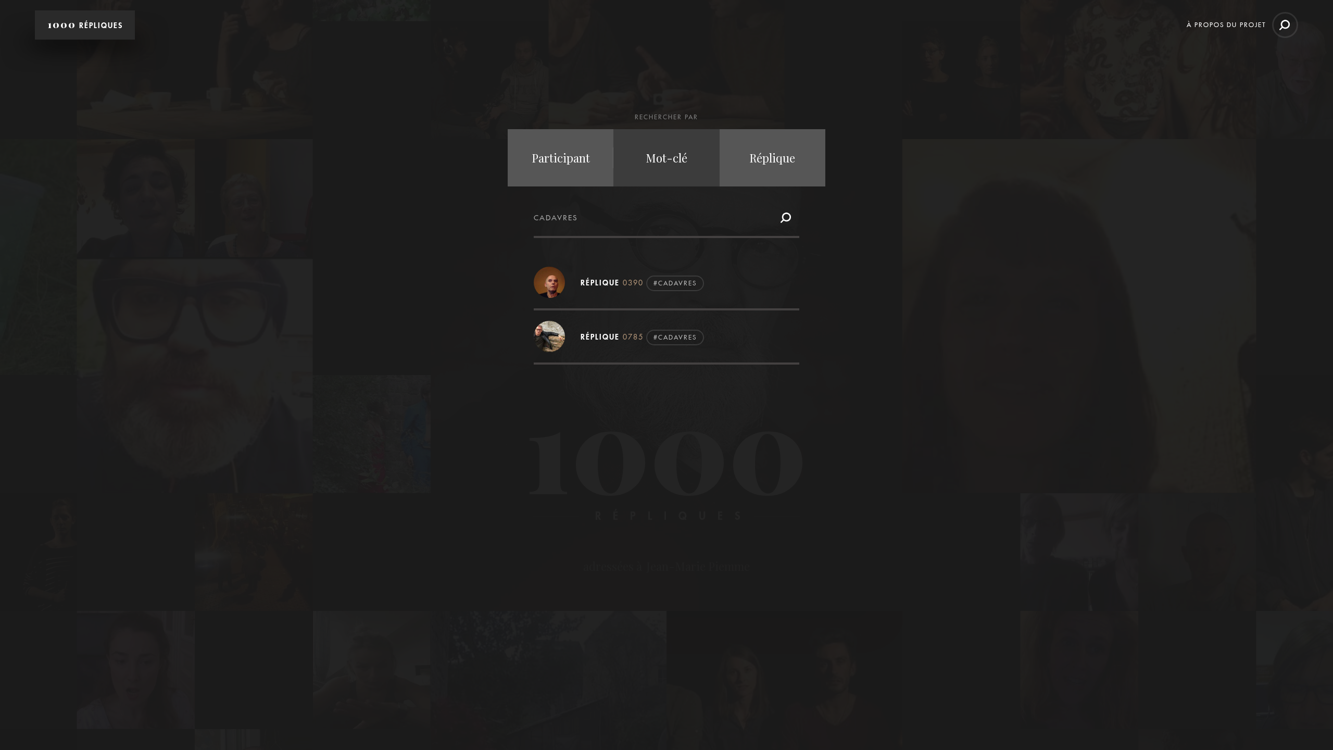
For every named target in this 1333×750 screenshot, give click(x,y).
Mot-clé (666, 158)
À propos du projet (1226, 24)
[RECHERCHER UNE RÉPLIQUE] (1285, 25)
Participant (561, 158)
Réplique (772, 158)
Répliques (85, 24)
